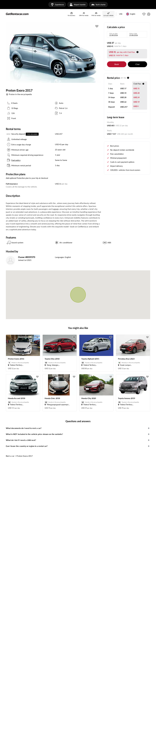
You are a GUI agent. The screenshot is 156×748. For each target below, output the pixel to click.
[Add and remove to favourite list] (37, 337)
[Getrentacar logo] (17, 13)
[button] (120, 14)
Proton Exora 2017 (24, 456)
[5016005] (97, 26)
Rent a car (10, 456)
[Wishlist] (143, 14)
